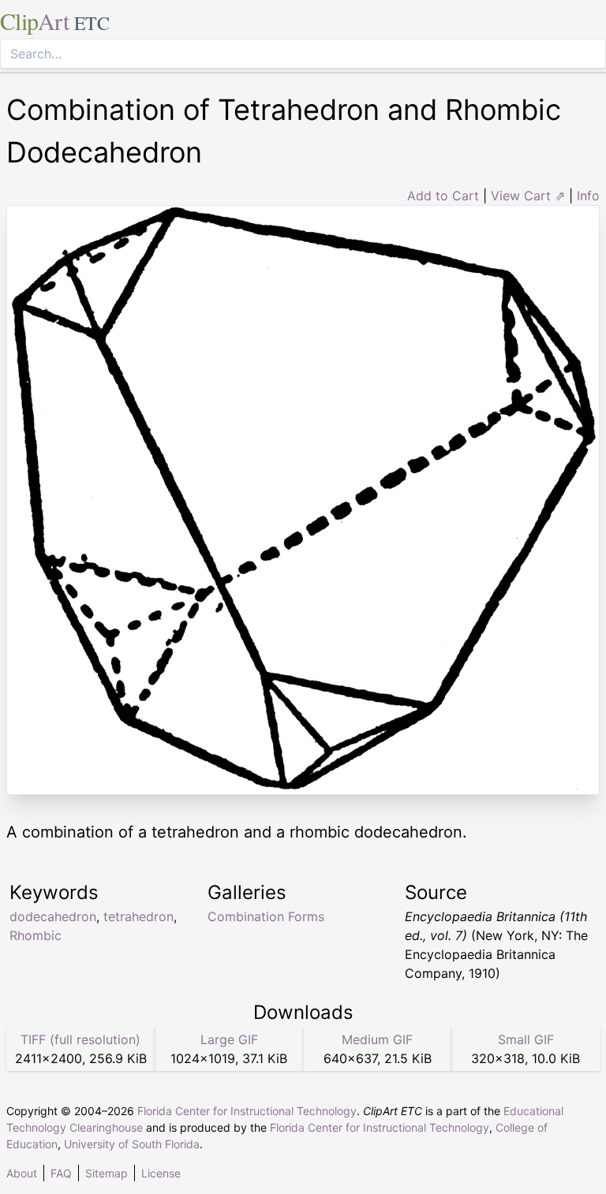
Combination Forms (266, 916)
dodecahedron (52, 916)
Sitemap (106, 1173)
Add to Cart (443, 195)
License (161, 1173)
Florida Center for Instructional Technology (247, 1111)
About (21, 1173)
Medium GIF (377, 1039)
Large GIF (229, 1039)
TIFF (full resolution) (80, 1039)
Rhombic (35, 935)
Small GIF (526, 1039)
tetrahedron (138, 916)
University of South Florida (132, 1144)
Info (588, 195)
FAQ (61, 1173)
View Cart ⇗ (528, 195)
